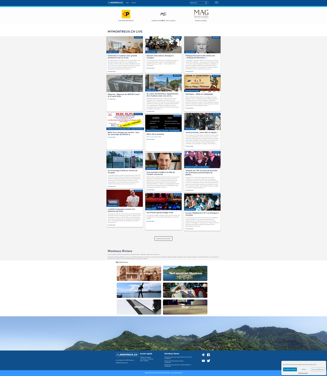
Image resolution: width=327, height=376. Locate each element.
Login (127, 2)
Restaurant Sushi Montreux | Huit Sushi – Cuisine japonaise (163, 130)
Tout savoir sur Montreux (146, 359)
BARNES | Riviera (112, 52)
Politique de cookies (303, 373)
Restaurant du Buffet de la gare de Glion (196, 167)
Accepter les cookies (290, 369)
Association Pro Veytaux (192, 90)
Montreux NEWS (151, 52)
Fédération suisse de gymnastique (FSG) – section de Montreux (125, 129)
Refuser (304, 369)
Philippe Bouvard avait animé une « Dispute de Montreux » (177, 364)
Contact (133, 2)
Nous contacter (144, 360)
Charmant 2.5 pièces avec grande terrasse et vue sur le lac (178, 357)
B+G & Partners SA (160, 373)
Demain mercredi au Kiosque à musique (173, 361)
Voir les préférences (318, 369)
